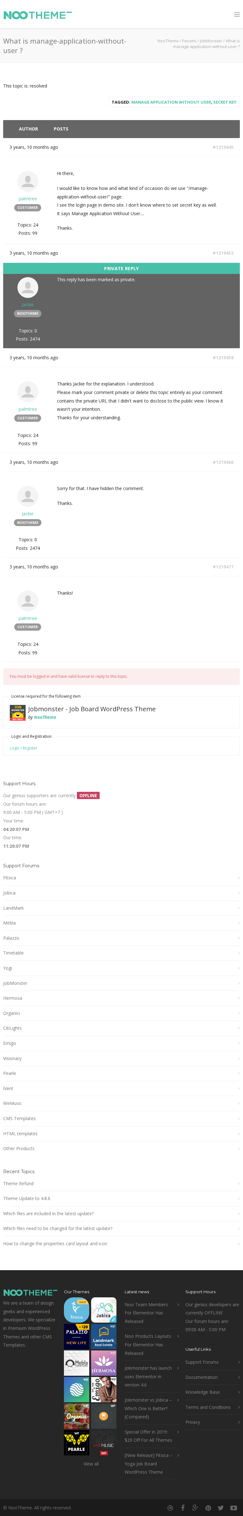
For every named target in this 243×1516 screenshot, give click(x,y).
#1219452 (223, 253)
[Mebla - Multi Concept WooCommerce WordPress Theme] (76, 1364)
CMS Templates (19, 1118)
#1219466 (223, 462)
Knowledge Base (202, 1392)
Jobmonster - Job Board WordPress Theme (92, 709)
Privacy (192, 1422)
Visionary (12, 1058)
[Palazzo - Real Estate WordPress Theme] (76, 1338)
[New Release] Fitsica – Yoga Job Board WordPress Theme (148, 1463)
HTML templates (20, 1134)
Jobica (9, 893)
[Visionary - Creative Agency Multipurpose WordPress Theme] (76, 1391)
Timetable (13, 953)
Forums (189, 41)
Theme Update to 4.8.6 (26, 1198)
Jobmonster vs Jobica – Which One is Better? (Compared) (148, 1408)
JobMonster (211, 41)
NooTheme (168, 41)
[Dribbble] (170, 1507)
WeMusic (12, 1103)
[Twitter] (221, 1507)
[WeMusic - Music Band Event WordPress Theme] (103, 1444)
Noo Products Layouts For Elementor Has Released (148, 1344)
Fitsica (9, 878)
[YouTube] (233, 1507)
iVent (8, 1088)
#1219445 (223, 147)
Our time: (12, 837)
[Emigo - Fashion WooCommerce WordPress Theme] (103, 1391)
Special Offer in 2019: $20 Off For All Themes (148, 1436)
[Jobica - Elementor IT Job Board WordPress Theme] (103, 1311)
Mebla (9, 923)
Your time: (13, 821)
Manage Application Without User (171, 102)
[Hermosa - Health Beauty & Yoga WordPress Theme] (103, 1364)
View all (91, 1464)
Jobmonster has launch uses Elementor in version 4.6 (148, 1376)
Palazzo (11, 938)
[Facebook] (183, 1507)
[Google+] (195, 1507)
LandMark (13, 908)
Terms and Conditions (208, 1407)
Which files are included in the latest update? (48, 1213)
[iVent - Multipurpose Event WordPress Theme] (103, 1418)
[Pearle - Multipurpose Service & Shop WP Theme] (76, 1444)
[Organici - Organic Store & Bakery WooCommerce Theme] (76, 1418)
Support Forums (202, 1362)
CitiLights (12, 1028)
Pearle (9, 1073)
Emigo (9, 1043)
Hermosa (12, 998)
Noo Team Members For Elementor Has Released (146, 1312)
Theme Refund (18, 1183)
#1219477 (223, 567)
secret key (224, 102)
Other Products (18, 1148)
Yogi (7, 968)
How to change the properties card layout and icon (55, 1243)
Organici (11, 1013)
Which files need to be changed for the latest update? (57, 1228)
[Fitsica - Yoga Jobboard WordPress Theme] (76, 1311)
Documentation (201, 1377)
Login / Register (23, 748)
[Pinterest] (208, 1507)
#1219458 (223, 358)
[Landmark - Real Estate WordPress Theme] (103, 1338)
